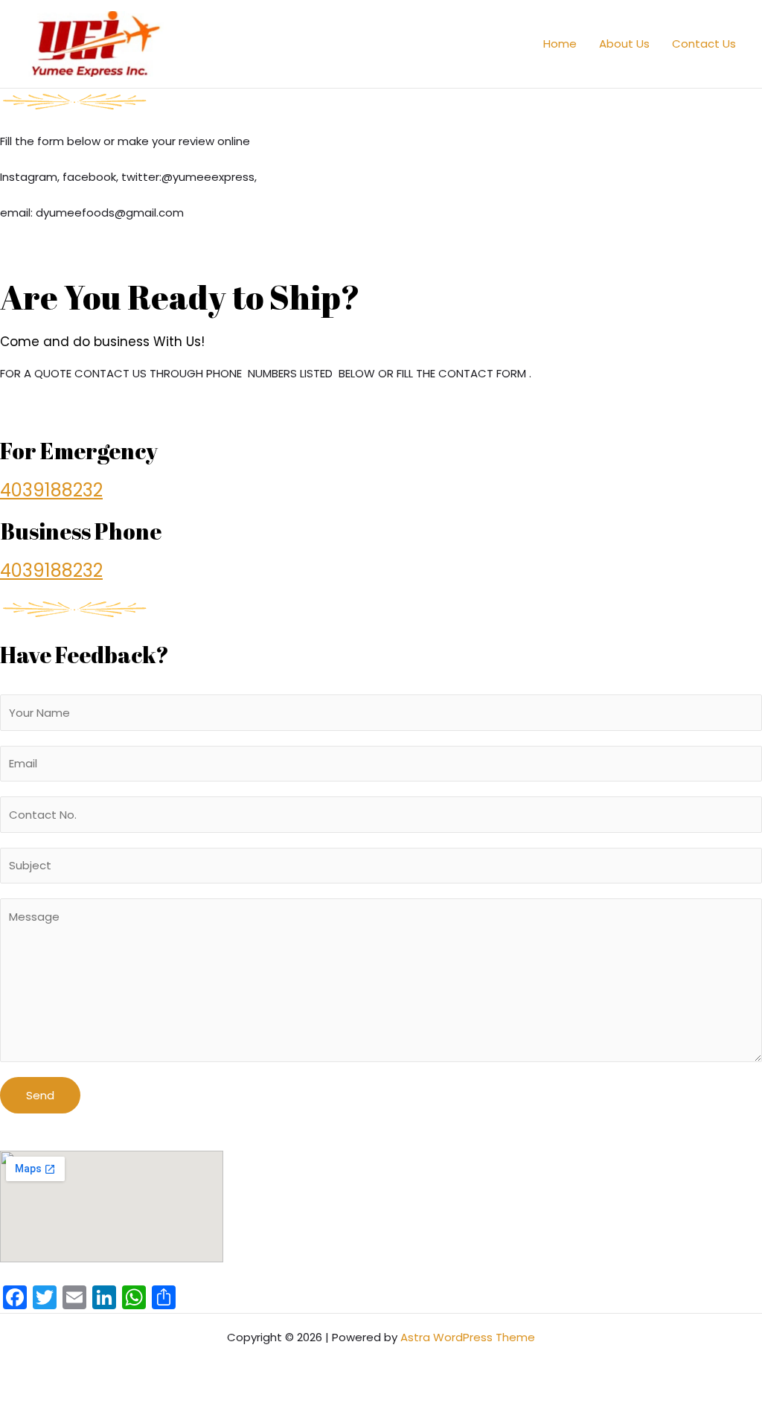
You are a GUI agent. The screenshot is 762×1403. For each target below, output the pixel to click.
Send (40, 1095)
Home (560, 43)
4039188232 (51, 490)
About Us (624, 43)
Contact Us (704, 43)
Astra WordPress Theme (467, 1337)
